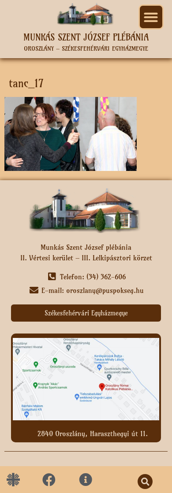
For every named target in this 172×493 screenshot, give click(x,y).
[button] (151, 17)
